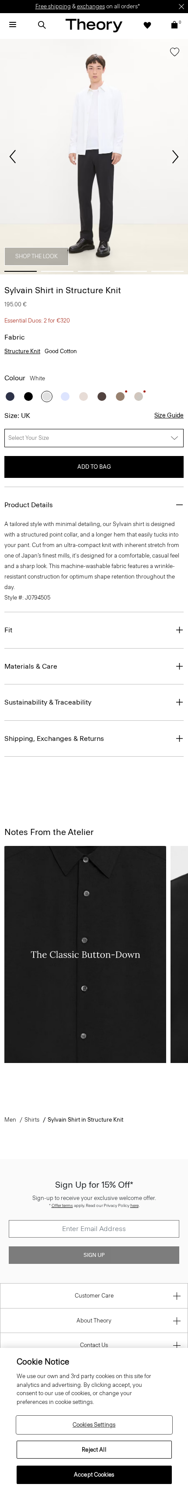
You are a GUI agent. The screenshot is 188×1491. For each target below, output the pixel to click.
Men (10, 1119)
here (134, 1205)
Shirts (31, 1119)
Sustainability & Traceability (47, 702)
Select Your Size (28, 438)
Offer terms (62, 1205)
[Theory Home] (94, 25)
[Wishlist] (147, 25)
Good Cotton (61, 351)
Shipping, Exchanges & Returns (54, 738)
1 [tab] (20, 271)
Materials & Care (30, 666)
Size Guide (169, 415)
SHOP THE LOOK (36, 256)
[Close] (181, 6)
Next (175, 156)
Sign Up (94, 1255)
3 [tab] (94, 271)
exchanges (91, 6)
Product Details (28, 505)
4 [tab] (131, 271)
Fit (8, 630)
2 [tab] (57, 271)
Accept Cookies (94, 1474)
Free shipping (53, 6)
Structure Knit (22, 351)
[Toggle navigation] (13, 25)
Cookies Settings (94, 1424)
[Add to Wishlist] (175, 54)
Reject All (94, 1449)
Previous (12, 156)
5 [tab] (167, 271)
